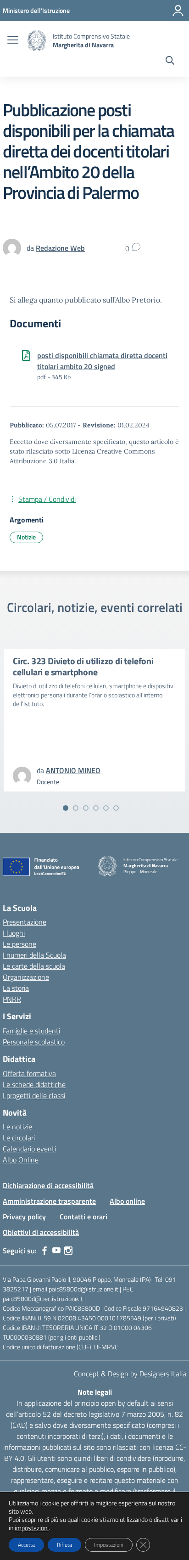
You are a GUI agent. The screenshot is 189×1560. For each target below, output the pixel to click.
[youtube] (56, 1250)
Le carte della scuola (34, 965)
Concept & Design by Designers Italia (130, 1373)
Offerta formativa (29, 1073)
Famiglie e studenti (31, 1030)
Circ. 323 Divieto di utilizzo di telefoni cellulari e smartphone (83, 666)
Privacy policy (24, 1216)
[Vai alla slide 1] (65, 808)
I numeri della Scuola (34, 954)
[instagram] (68, 1250)
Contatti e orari (83, 1216)
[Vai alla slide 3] (86, 808)
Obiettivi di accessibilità (41, 1232)
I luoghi (14, 932)
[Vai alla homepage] (37, 40)
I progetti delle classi (34, 1095)
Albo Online (21, 1159)
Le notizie (17, 1126)
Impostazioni (108, 1544)
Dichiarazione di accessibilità (48, 1185)
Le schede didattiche (34, 1084)
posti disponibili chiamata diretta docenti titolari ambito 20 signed (102, 361)
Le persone (19, 943)
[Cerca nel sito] (170, 61)
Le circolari (19, 1137)
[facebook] (44, 1250)
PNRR (12, 998)
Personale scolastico (34, 1041)
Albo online (127, 1200)
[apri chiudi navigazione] (12, 40)
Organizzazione (26, 976)
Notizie (26, 537)
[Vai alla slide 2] (75, 808)
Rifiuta (64, 1544)
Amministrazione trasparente (49, 1200)
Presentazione (24, 921)
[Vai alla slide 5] (106, 808)
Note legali (95, 1391)
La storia (16, 987)
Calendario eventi (29, 1148)
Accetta (26, 1544)
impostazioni (32, 1528)
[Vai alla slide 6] (116, 808)
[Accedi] (178, 11)
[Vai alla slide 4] (96, 808)
